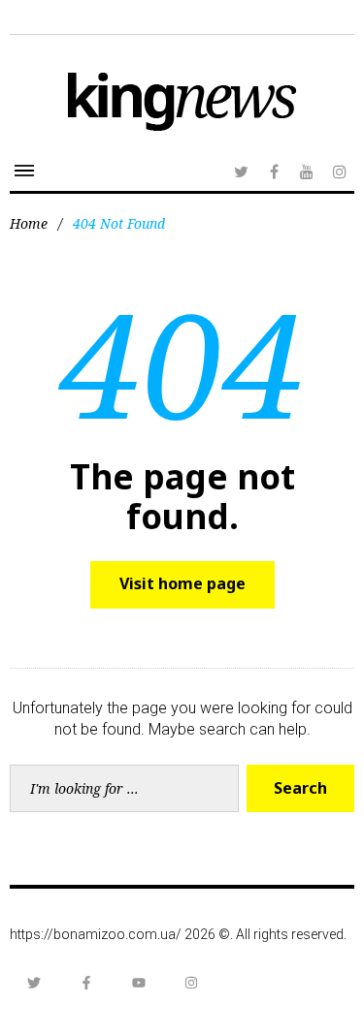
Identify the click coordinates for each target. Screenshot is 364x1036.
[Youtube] (139, 982)
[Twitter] (240, 171)
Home (29, 223)
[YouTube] (306, 171)
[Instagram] (339, 171)
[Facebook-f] (86, 982)
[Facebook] (273, 171)
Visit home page (182, 583)
